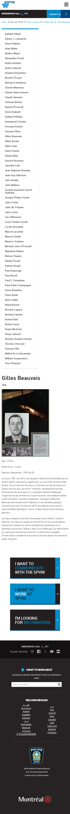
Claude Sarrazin (13, 97)
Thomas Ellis (12, 348)
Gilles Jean (11, 146)
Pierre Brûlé (11, 295)
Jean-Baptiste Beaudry (17, 170)
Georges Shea (12, 131)
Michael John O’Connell (18, 246)
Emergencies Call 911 (15, 14)
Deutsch (26, 727)
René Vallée (11, 300)
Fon (52, 709)
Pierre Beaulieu (13, 290)
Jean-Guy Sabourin (15, 175)
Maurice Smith (13, 236)
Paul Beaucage (13, 270)
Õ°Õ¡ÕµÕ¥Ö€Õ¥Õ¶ (26, 734)
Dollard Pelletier (14, 116)
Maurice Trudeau (14, 241)
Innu (52, 716)
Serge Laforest (13, 334)
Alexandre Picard (14, 58)
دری (52, 706)
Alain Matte (11, 48)
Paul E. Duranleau (15, 280)
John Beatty (11, 180)
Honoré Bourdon (14, 160)
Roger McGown (13, 329)
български (26, 708)
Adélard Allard (13, 34)
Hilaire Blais (11, 155)
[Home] (8, 4)
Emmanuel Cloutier (15, 121)
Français (52, 732)
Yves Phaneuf (12, 363)
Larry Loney (11, 212)
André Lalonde (13, 68)
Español (26, 714)
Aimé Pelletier (12, 43)
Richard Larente (13, 314)
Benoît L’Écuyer (13, 77)
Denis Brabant (13, 112)
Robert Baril (11, 319)
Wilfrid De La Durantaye (18, 353)
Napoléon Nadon (14, 251)
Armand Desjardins (15, 73)
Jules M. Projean (14, 207)
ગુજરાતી (52, 713)
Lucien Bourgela (14, 226)
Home (4, 22)
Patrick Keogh (13, 265)
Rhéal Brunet (12, 304)
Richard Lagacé (13, 309)
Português (26, 724)
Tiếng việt (52, 726)
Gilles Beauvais (13, 136)
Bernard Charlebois (15, 82)
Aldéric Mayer (12, 53)
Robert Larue (12, 324)
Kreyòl (26, 711)
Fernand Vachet (14, 126)
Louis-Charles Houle (16, 222)
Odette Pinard (12, 261)
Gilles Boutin (12, 141)
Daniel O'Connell (14, 107)
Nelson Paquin (13, 256)
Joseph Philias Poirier (17, 197)
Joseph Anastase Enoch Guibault (18, 191)
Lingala (52, 719)
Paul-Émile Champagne (18, 285)
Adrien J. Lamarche (15, 38)
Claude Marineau (14, 87)
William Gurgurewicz (16, 358)
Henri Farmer (12, 151)
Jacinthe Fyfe (12, 165)
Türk (52, 722)
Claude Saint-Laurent (16, 92)
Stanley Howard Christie (18, 339)
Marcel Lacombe (14, 231)
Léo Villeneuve (13, 217)
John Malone (12, 185)
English (52, 729)
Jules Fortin (11, 202)
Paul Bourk (11, 275)
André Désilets (13, 63)
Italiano (26, 717)
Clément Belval (13, 102)
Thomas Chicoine (15, 343)
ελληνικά (26, 730)
